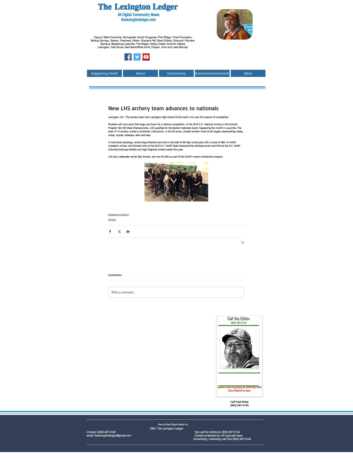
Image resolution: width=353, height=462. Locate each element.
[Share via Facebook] (110, 231)
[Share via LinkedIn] (128, 231)
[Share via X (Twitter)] (119, 231)
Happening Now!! (118, 214)
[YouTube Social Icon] (146, 57)
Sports (112, 219)
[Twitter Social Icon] (137, 57)
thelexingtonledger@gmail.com (112, 435)
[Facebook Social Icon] (128, 57)
